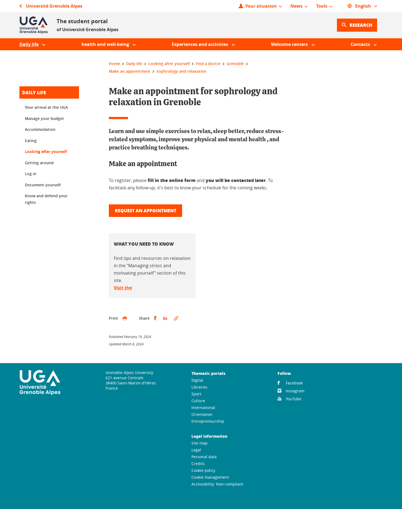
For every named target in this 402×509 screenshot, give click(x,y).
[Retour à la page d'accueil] (33, 25)
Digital (197, 380)
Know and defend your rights (46, 199)
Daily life (34, 92)
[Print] (124, 318)
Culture (198, 400)
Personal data (204, 456)
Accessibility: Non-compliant (217, 484)
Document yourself (43, 184)
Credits (198, 463)
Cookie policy (203, 470)
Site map (199, 443)
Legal (196, 449)
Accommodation (40, 129)
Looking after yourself (46, 151)
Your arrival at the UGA (46, 107)
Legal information (209, 436)
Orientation (201, 414)
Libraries (199, 387)
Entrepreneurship (207, 421)
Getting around (39, 162)
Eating (31, 140)
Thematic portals (208, 373)
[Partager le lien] (176, 318)
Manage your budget (44, 118)
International (203, 407)
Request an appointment (145, 210)
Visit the (123, 288)
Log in (30, 173)
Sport (196, 393)
